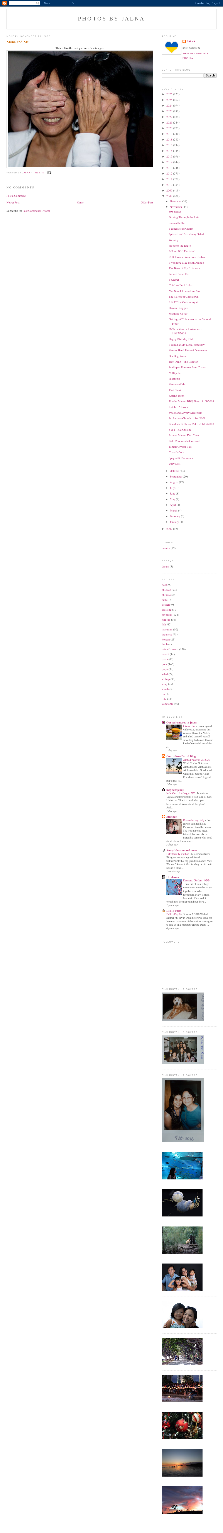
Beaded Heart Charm (181, 228)
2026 (169, 94)
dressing (167, 610)
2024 (169, 105)
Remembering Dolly (194, 820)
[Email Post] (48, 172)
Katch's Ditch (176, 396)
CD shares (172, 877)
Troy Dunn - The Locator (183, 362)
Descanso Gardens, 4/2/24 (197, 880)
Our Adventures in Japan (181, 722)
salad (165, 674)
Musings (171, 816)
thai (164, 694)
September (176, 476)
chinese (166, 595)
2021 (169, 122)
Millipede (175, 373)
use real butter (177, 223)
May (173, 499)
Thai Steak (175, 390)
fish (164, 624)
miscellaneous (170, 649)
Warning (174, 240)
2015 (169, 156)
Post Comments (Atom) (36, 211)
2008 (169, 196)
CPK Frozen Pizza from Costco (187, 257)
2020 (169, 128)
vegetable (167, 704)
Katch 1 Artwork (178, 407)
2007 (169, 529)
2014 (169, 162)
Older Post (147, 202)
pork (164, 664)
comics (166, 548)
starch (165, 689)
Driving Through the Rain (184, 217)
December (176, 201)
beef (164, 585)
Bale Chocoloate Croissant (184, 441)
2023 (169, 111)
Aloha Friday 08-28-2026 (196, 759)
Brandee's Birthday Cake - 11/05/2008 (191, 424)
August (174, 482)
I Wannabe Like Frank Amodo (186, 262)
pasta (165, 659)
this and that (189, 726)
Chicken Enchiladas (181, 285)
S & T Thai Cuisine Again (184, 302)
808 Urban (175, 211)
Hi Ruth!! (174, 379)
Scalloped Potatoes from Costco (187, 367)
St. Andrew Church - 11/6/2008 (187, 418)
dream (165, 566)
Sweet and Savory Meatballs (185, 413)
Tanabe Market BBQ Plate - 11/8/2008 (191, 401)
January (175, 522)
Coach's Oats (176, 452)
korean (166, 639)
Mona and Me (177, 384)
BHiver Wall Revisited (182, 251)
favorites (167, 615)
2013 (169, 168)
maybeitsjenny (175, 790)
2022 (169, 117)
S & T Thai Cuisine (180, 430)
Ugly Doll (175, 464)
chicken (166, 590)
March (174, 510)
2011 (169, 179)
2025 (169, 100)
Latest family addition (178, 853)
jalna (191, 41)
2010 (169, 185)
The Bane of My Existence (184, 268)
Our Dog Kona (177, 356)
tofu (164, 699)
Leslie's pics (173, 910)
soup (164, 684)
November (176, 207)
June (173, 493)
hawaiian (167, 629)
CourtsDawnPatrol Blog (181, 756)
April (173, 505)
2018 (169, 139)
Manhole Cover (178, 313)
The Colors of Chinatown (184, 296)
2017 (169, 145)
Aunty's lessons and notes (181, 850)
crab (164, 600)
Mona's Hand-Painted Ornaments (188, 350)
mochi (165, 654)
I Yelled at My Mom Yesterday (187, 345)
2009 (169, 190)
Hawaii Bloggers (178, 308)
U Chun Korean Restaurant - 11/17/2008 (185, 331)
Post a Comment (16, 196)
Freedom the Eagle (180, 245)
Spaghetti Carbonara (181, 458)
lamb (165, 644)
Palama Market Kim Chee (184, 435)
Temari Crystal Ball (180, 447)
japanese (167, 634)
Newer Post (13, 202)
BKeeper (174, 279)
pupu (165, 669)
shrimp (166, 679)
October (175, 471)
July (173, 488)
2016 (169, 151)
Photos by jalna (111, 18)
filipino (166, 620)
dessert (166, 604)
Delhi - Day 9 (173, 914)
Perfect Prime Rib (179, 274)
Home (80, 202)
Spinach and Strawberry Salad (186, 234)
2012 (169, 173)
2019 (169, 134)
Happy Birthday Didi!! (182, 339)
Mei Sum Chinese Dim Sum (185, 291)
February (175, 516)
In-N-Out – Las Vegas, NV (181, 793)
